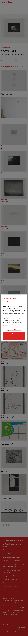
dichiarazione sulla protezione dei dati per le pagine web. (13, 324)
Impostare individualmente (14, 330)
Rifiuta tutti (14, 334)
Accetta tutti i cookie (14, 338)
